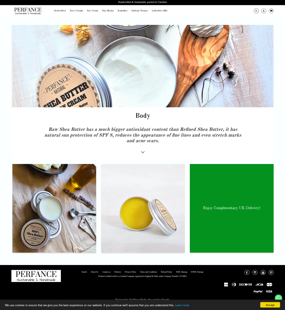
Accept (270, 305)
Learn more (182, 305)
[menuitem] (60, 11)
